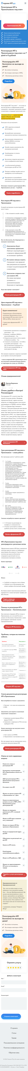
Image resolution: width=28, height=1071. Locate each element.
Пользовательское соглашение (14, 1043)
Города (14, 1038)
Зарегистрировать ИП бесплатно (10, 442)
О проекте (14, 1028)
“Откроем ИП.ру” (6, 115)
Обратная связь (14, 1053)
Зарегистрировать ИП (14, 25)
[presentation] (4, 388)
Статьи (14, 1033)
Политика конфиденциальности (14, 1048)
